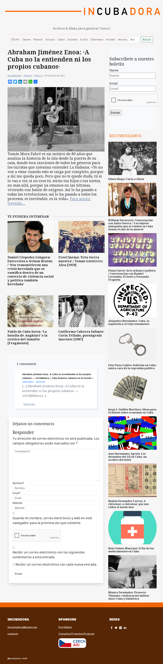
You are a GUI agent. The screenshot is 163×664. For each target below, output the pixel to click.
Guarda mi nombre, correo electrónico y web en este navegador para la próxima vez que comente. (52, 520)
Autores (110, 39)
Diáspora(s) (96, 39)
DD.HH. (15, 39)
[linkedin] (125, 627)
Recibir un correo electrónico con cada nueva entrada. (56, 564)
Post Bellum (65, 627)
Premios (38, 39)
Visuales (50, 39)
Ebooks (26, 39)
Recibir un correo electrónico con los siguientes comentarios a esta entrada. (49, 554)
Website (17, 503)
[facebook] (111, 627)
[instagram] (120, 627)
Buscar (147, 39)
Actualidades (14, 75)
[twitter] (116, 627)
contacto (12, 633)
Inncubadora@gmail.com (22, 627)
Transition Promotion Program (76, 633)
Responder (29, 404)
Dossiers (72, 39)
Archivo (122, 39)
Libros (61, 39)
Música (38, 75)
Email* (17, 493)
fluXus (84, 39)
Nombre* (18, 483)
